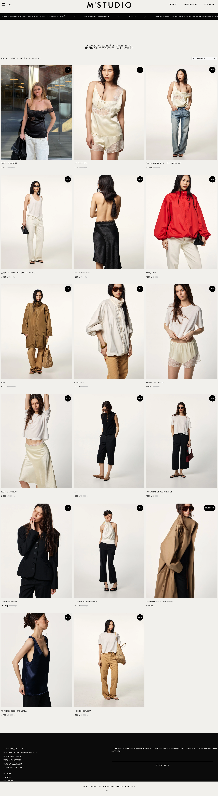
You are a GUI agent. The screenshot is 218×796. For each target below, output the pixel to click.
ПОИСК (173, 4)
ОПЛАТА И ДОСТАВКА (13, 748)
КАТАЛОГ (7, 777)
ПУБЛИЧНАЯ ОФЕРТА (13, 756)
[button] (162, 765)
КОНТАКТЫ (8, 781)
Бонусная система (13, 767)
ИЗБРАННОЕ (190, 4)
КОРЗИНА (209, 4)
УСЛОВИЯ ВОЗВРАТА (12, 760)
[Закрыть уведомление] (216, 783)
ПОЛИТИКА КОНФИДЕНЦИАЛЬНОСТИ (20, 752)
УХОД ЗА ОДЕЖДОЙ (13, 764)
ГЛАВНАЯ (7, 773)
